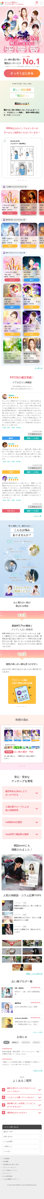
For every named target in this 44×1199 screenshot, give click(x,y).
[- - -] (41, 3)
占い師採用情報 (7, 1176)
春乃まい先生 (13, 478)
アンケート (36, 1042)
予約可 (10, 246)
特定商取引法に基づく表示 (11, 1164)
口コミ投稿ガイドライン (10, 1170)
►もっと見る (37, 1032)
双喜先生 (12, 395)
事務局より (15, 1042)
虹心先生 (12, 444)
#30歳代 (18, 500)
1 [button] (19, 181)
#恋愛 (13, 427)
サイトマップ (7, 1173)
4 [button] (26, 181)
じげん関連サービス (11, 1179)
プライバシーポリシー (9, 1167)
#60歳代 (18, 461)
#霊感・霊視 (6, 427)
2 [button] (21, 181)
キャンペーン (25, 1042)
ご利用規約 (6, 1158)
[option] (22, 158)
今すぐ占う (10, 213)
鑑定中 (31, 280)
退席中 (12, 361)
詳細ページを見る (33, 438)
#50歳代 (18, 427)
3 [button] (23, 181)
